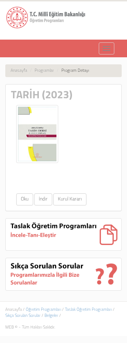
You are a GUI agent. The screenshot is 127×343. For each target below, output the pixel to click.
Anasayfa (19, 71)
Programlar (44, 71)
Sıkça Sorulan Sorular (23, 316)
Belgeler (51, 316)
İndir (43, 199)
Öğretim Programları (43, 310)
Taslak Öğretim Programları (88, 310)
